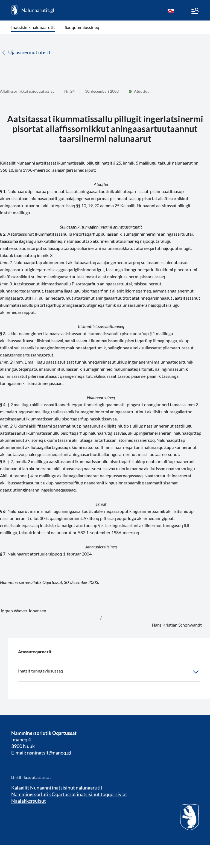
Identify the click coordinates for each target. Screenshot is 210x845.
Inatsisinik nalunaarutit (33, 27)
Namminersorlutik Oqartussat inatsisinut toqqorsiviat (69, 794)
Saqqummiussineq (82, 27)
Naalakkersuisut (28, 801)
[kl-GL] (171, 10)
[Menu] (194, 11)
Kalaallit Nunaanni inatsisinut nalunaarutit (57, 788)
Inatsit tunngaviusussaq (40, 670)
